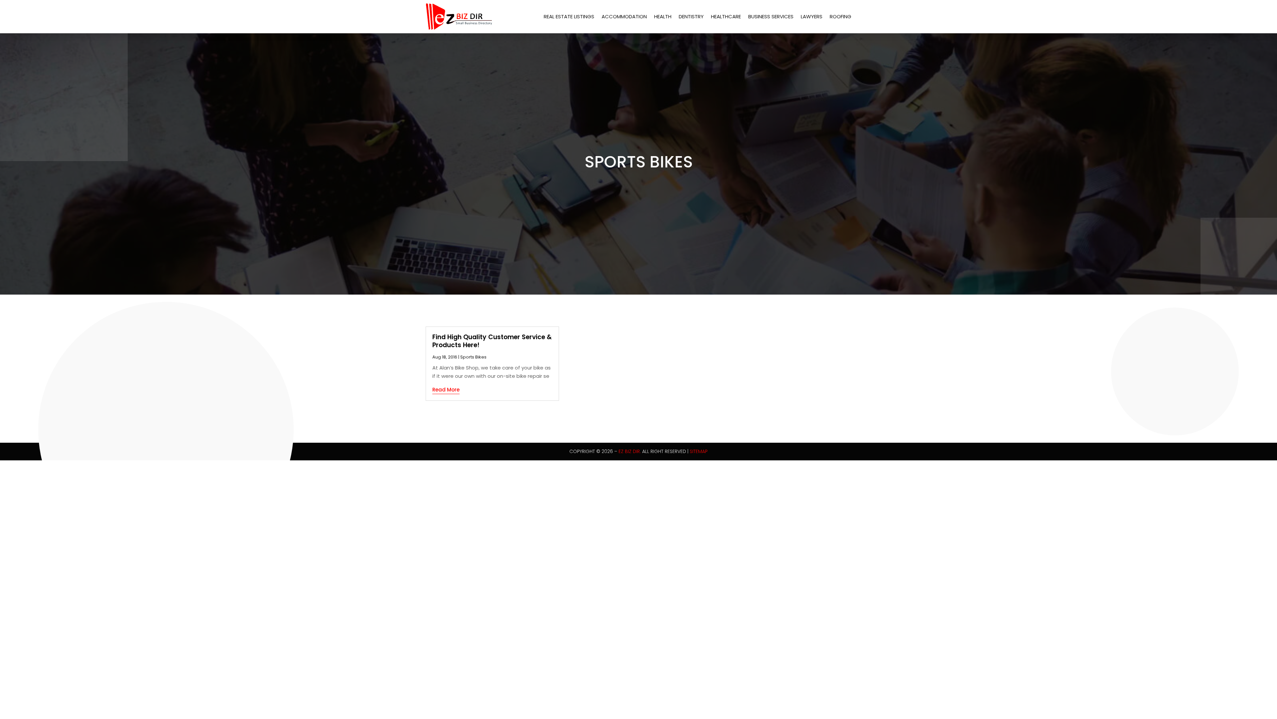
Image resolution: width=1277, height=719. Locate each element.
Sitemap (699, 451)
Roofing (840, 16)
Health (662, 16)
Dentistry (691, 16)
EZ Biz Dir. (630, 451)
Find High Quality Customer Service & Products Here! (492, 341)
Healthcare (726, 16)
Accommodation (624, 16)
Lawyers (811, 16)
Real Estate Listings (569, 16)
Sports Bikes (473, 357)
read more (446, 389)
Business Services (770, 16)
